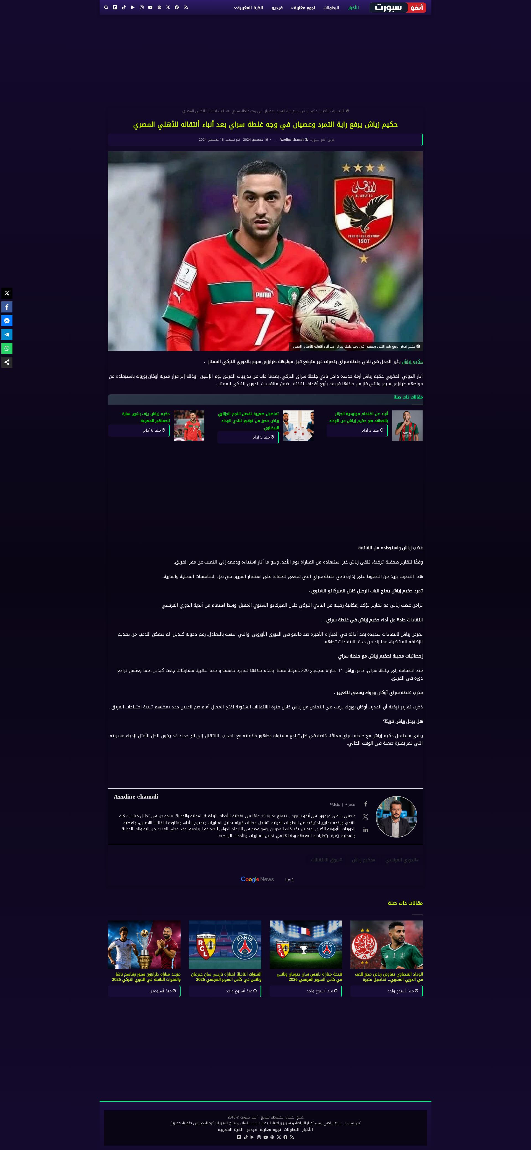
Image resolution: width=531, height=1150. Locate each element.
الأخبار (353, 8)
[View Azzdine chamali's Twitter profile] (365, 817)
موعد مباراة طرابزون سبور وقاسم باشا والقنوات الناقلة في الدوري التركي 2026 (146, 977)
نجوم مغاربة (304, 8)
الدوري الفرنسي (401, 860)
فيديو (277, 8)
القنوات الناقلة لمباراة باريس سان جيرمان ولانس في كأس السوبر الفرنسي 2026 (226, 977)
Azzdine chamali (292, 140)
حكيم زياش (412, 361)
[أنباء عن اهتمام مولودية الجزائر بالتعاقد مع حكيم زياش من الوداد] (407, 425)
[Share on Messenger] (6, 320)
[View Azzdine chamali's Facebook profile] (365, 804)
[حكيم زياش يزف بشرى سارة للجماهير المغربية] (189, 425)
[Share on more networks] (6, 362)
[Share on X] (6, 293)
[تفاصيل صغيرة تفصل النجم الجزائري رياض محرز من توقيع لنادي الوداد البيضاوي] (298, 425)
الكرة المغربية (250, 8)
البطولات (331, 8)
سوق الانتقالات (325, 860)
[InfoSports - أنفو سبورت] (398, 7)
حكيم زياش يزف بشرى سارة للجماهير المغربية (146, 417)
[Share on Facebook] (6, 306)
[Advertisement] (265, 59)
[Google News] (257, 879)
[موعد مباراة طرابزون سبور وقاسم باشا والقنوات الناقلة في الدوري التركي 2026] (144, 944)
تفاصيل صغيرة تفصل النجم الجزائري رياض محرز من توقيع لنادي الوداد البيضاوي (248, 421)
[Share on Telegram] (6, 334)
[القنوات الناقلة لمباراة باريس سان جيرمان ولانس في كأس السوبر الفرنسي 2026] (225, 944)
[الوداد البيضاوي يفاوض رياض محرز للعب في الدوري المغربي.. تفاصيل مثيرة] (386, 944)
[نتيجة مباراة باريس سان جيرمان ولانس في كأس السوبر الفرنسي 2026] (306, 944)
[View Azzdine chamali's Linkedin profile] (365, 829)
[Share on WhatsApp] (6, 348)
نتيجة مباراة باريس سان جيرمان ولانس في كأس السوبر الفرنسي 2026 (309, 977)
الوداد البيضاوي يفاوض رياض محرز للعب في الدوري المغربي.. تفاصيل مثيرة (389, 977)
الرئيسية (339, 111)
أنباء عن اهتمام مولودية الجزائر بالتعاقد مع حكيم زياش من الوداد (358, 417)
